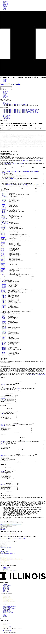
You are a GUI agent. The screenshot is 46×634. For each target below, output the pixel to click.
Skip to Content (5, 1)
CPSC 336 (4, 347)
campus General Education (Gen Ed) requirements (14, 163)
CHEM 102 (8, 175)
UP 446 (3, 338)
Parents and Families (6, 600)
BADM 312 (3, 259)
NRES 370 (4, 322)
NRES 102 (4, 286)
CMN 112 (5, 196)
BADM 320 (3, 263)
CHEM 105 (6, 223)
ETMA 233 (4, 297)
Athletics (4, 590)
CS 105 (17, 184)
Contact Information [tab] (6, 118)
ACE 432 (2, 253)
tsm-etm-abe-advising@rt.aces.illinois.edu (7, 553)
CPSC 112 (3, 282)
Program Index (5, 96)
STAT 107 (36, 184)
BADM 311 (3, 258)
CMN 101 (3, 193)
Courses (4, 7)
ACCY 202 (3, 244)
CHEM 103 (5, 218)
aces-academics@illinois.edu (5, 547)
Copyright (4, 615)
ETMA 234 (4, 298)
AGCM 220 (8, 171)
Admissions (5, 79)
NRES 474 (4, 332)
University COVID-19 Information (9, 601)
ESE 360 (28, 171)
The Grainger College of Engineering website (8, 533)
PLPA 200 (3, 172)
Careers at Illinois (6, 586)
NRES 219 (4, 321)
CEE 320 (3, 343)
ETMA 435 (4, 306)
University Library (6, 591)
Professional (5, 6)
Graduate (4, 5)
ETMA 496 (4, 308)
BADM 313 (3, 260)
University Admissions (7, 585)
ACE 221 (2, 247)
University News (6, 587)
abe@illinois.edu (3, 529)
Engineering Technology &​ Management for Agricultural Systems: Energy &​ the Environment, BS (20, 112)
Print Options (4, 120)
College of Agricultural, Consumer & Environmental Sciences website (12, 538)
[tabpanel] (23, 136)
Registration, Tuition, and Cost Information (10, 570)
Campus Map (5, 584)
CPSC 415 (4, 348)
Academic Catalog (38, 160)
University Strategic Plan (7, 611)
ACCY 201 (3, 243)
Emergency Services (6, 595)
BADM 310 (3, 256)
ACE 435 (2, 254)
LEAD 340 (3, 268)
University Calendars (6, 596)
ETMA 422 (4, 235)
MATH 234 (8, 184)
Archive (4, 9)
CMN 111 (3, 195)
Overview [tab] (4, 114)
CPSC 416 (4, 349)
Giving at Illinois (6, 588)
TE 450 (2, 274)
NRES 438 (4, 328)
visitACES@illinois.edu (4, 560)
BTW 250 (17, 171)
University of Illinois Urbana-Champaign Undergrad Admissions (11, 558)
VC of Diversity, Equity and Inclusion (9, 606)
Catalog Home (5, 3)
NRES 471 (4, 331)
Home (4, 102)
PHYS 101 (12, 175)
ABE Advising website (4, 551)
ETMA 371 (4, 301)
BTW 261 (21, 171)
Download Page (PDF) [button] (7, 626)
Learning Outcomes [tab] (6, 117)
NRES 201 (4, 287)
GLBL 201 (4, 355)
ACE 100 (12, 178)
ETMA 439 (3, 238)
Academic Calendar (6, 567)
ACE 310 (2, 249)
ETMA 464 (4, 307)
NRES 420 (4, 324)
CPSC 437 (4, 352)
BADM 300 (3, 255)
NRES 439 (4, 329)
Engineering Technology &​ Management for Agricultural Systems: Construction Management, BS (20, 110)
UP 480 (3, 339)
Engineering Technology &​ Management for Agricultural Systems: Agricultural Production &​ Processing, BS (22, 109)
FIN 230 (2, 264)
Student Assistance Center (7, 598)
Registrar (4, 80)
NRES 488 (4, 334)
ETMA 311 (33, 171)
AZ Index (4, 2)
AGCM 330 (4, 342)
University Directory (6, 597)
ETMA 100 (3, 232)
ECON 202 (31, 184)
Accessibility (5, 616)
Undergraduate (5, 4)
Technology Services (6, 609)
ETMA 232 (4, 296)
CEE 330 (3, 344)
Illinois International (6, 610)
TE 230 (2, 273)
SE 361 (2, 270)
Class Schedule (5, 568)
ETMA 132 (4, 295)
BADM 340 (13, 171)
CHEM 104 (18, 175)
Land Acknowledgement (7, 607)
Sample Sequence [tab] (6, 116)
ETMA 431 (3, 455)
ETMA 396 (4, 303)
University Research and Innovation (9, 608)
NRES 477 (4, 333)
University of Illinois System (8, 612)
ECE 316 (25, 171)
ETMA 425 (4, 305)
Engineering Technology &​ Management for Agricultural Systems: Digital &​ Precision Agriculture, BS (21, 111)
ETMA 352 (3, 290)
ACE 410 (3, 317)
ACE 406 (3, 316)
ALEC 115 (4, 194)
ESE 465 (3, 353)
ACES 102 (4, 281)
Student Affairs (5, 569)
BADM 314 (3, 261)
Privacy (4, 614)
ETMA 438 (3, 291)
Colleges (4, 8)
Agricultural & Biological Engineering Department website (10, 524)
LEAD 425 (3, 269)
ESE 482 (3, 354)
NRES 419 (37, 171)
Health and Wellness (6, 599)
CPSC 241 (27, 184)
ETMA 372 (4, 302)
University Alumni (6, 589)
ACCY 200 (3, 242)
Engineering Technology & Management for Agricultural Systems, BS (15, 104)
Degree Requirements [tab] (6, 115)
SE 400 (2, 271)
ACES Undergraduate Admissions (6, 557)
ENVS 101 (4, 284)
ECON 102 (8, 178)
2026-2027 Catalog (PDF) (7, 630)
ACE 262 (22, 184)
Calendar (4, 81)
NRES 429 (4, 327)
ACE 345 (2, 250)
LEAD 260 (3, 266)
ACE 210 (2, 245)
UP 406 (3, 337)
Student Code (25, 160)
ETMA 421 (3, 234)
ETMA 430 (3, 237)
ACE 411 (3, 318)
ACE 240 (2, 248)
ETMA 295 (4, 300)
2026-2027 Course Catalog (10, 84)
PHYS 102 (24, 175)
